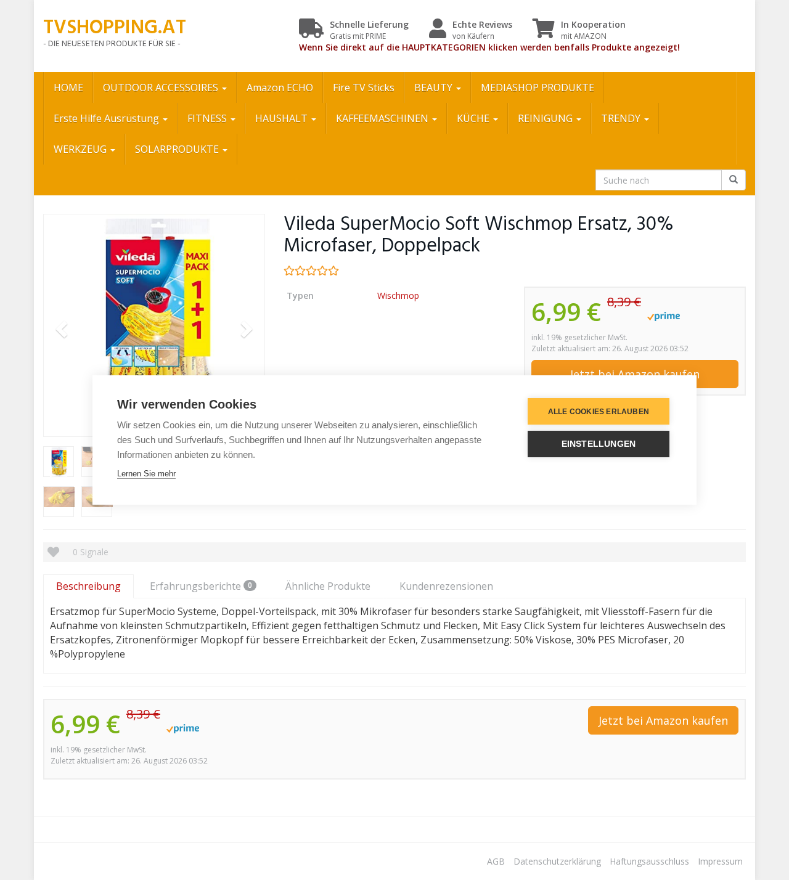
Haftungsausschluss (649, 861)
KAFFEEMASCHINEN (383, 118)
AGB (496, 861)
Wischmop (398, 295)
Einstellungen (599, 444)
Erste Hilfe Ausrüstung (107, 118)
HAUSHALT (282, 118)
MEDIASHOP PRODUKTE (537, 87)
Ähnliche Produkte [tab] (327, 586)
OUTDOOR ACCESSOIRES (162, 87)
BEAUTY (434, 87)
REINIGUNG (546, 118)
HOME (68, 87)
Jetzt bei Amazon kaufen (635, 374)
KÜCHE (474, 118)
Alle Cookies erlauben (598, 411)
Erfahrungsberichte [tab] (201, 586)
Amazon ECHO (280, 87)
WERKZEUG (81, 149)
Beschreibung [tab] (88, 586)
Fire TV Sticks (363, 87)
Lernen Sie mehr (146, 473)
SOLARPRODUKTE (178, 149)
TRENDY (622, 118)
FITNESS (208, 118)
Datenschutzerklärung (557, 861)
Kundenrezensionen (446, 586)
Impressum (720, 861)
